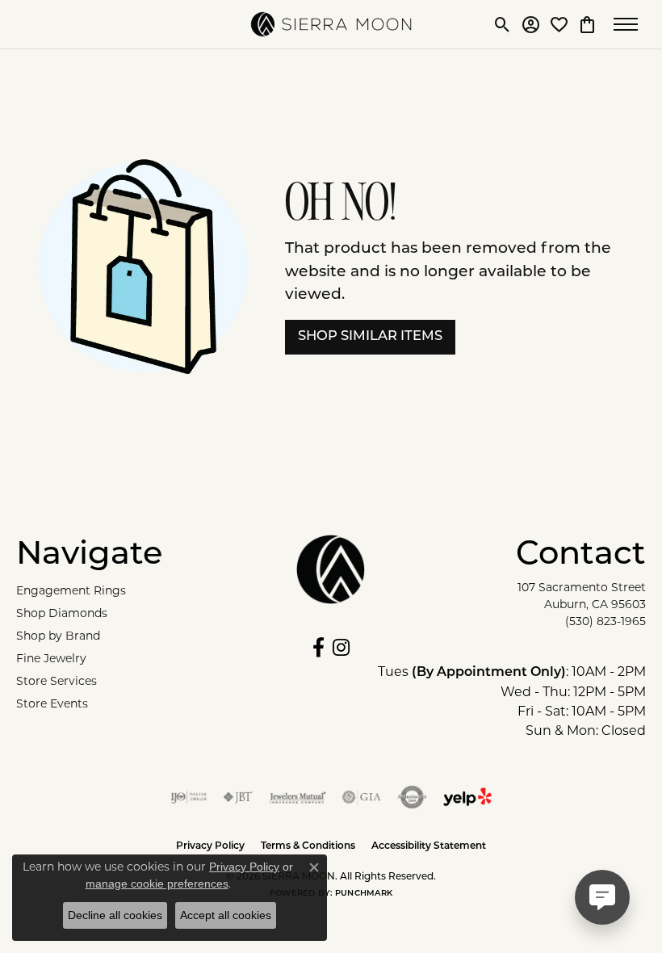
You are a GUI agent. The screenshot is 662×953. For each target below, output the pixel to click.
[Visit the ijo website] (188, 797)
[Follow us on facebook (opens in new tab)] (318, 647)
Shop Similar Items (370, 336)
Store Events (52, 703)
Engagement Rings (71, 590)
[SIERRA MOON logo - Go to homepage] (331, 24)
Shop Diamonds (61, 613)
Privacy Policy (244, 866)
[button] (502, 24)
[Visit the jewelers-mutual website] (297, 797)
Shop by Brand (58, 635)
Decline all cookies (115, 915)
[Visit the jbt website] (238, 797)
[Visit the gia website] (361, 797)
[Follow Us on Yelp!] (467, 797)
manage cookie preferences (157, 883)
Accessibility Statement (428, 846)
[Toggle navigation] (629, 24)
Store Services (56, 681)
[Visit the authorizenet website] (412, 797)
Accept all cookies (225, 915)
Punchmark (363, 893)
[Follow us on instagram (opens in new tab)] (341, 647)
